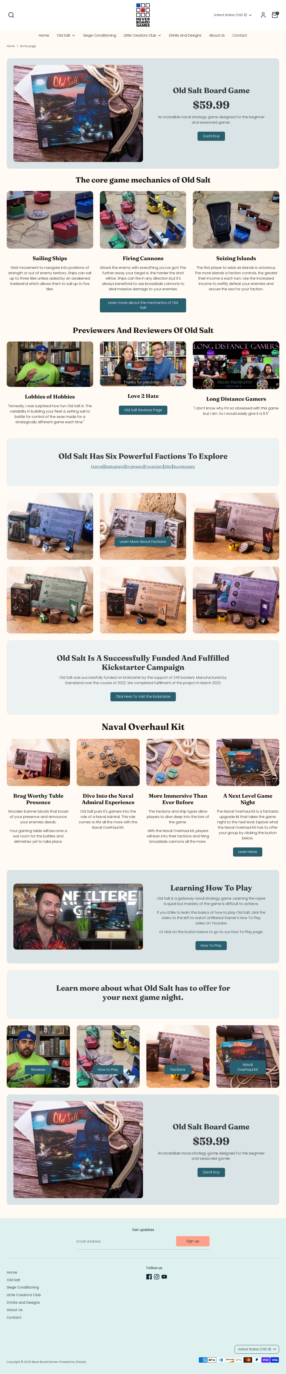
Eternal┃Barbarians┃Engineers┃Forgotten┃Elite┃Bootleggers (143, 466)
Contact (239, 35)
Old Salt (64, 35)
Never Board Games (45, 1362)
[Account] (263, 14)
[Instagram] (156, 1276)
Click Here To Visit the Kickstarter (143, 696)
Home (44, 35)
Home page (28, 46)
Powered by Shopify (72, 1362)
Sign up (192, 1241)
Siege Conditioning (99, 35)
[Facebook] (149, 1276)
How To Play (211, 945)
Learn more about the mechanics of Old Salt (143, 305)
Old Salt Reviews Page (143, 410)
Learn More (247, 851)
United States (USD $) (230, 15)
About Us (217, 35)
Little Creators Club (140, 35)
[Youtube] (164, 1276)
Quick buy (211, 136)
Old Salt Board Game (211, 90)
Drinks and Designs (185, 35)
